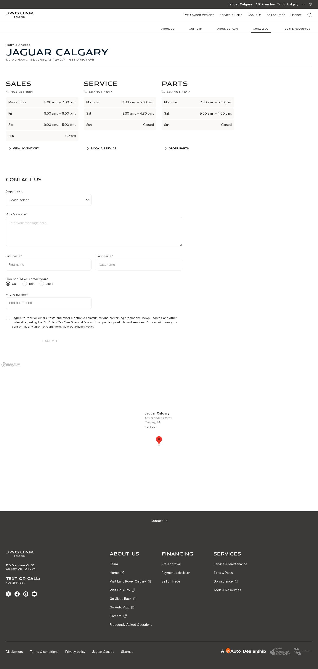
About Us (254, 15)
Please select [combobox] (19, 200)
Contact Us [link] (260, 28)
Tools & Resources (227, 590)
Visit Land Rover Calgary (128, 581)
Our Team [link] (195, 28)
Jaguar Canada (103, 652)
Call (14, 284)
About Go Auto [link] (227, 28)
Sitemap (127, 652)
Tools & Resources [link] (296, 28)
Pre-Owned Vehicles (199, 15)
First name (14, 256)
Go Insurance (223, 581)
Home (114, 573)
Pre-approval (171, 564)
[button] (159, 441)
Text (32, 284)
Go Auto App (119, 607)
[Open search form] (309, 15)
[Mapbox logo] (10, 364)
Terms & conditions (44, 652)
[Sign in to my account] (310, 4)
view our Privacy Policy (78, 326)
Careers (116, 616)
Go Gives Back (120, 599)
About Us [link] (167, 28)
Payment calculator (176, 573)
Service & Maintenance (230, 564)
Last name (105, 256)
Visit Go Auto (120, 590)
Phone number (17, 294)
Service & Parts (231, 15)
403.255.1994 (15, 582)
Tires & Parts (223, 573)
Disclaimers (14, 652)
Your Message (16, 214)
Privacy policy (75, 652)
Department (15, 191)
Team (114, 564)
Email (49, 284)
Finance (296, 15)
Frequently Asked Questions (131, 625)
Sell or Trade (276, 15)
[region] (159, 435)
